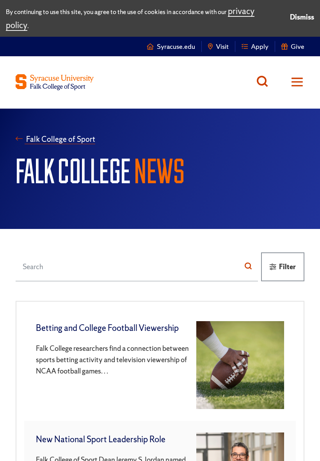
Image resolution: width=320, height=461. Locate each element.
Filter (287, 266)
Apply (259, 46)
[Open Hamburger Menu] (292, 82)
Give (297, 46)
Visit (222, 46)
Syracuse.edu (176, 46)
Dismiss (302, 17)
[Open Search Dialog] (264, 82)
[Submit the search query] (248, 266)
